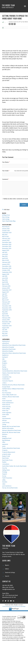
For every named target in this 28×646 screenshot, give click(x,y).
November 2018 (6, 268)
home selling (6, 408)
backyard (5, 357)
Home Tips (5, 410)
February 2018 (6, 286)
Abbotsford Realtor (7, 351)
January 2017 (5, 304)
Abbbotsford (6, 341)
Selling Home (6, 470)
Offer (3, 442)
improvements (6, 418)
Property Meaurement (8, 452)
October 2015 (6, 323)
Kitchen (4, 420)
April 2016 (5, 314)
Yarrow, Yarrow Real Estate (10, 488)
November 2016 (6, 308)
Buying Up (5, 369)
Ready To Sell (6, 456)
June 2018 (5, 278)
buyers (4, 365)
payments (5, 444)
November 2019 (6, 248)
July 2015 (4, 329)
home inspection (7, 400)
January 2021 (5, 240)
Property (4, 450)
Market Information (8, 428)
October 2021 (6, 230)
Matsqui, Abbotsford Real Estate (11, 430)
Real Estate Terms (7, 460)
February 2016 (6, 318)
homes (4, 416)
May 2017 (4, 296)
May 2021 (4, 234)
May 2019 (4, 256)
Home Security (6, 406)
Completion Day (6, 377)
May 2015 (4, 333)
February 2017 (6, 302)
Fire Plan (4, 391)
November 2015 (6, 322)
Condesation (5, 379)
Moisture (4, 434)
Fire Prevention (6, 393)
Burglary (4, 363)
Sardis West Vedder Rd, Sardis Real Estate (14, 466)
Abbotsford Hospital (8, 347)
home (4, 398)
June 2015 (5, 331)
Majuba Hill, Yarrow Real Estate (11, 426)
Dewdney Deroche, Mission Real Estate (13, 385)
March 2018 (5, 284)
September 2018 (7, 272)
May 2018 (4, 280)
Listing (4, 424)
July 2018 (4, 276)
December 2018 (6, 266)
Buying (4, 367)
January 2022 (6, 228)
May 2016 (4, 312)
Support (4, 474)
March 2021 (5, 236)
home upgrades (6, 412)
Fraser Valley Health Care (9, 394)
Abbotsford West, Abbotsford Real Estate (14, 353)
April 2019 (5, 258)
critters (4, 383)
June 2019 (5, 254)
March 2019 (5, 260)
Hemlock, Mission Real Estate (10, 396)
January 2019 (6, 264)
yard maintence (6, 486)
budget (4, 361)
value (3, 484)
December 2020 (6, 242)
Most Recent (5, 226)
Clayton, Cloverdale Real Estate (11, 373)
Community (5, 375)
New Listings (5, 217)
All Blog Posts (6, 215)
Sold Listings (5, 219)
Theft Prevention (7, 478)
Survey (4, 476)
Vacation (4, 482)
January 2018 (6, 288)
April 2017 (5, 298)
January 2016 (6, 320)
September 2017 (7, 290)
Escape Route (6, 387)
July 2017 (4, 294)
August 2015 (5, 327)
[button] (3, 601)
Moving (4, 436)
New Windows (6, 440)
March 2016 (5, 316)
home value (5, 414)
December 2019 (6, 246)
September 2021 (7, 232)
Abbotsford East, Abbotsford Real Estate (14, 345)
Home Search (6, 404)
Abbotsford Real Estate (9, 349)
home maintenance (7, 402)
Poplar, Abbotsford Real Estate (11, 448)
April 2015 (5, 335)
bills (3, 359)
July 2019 (4, 252)
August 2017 (5, 292)
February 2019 (6, 262)
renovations (5, 464)
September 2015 (7, 325)
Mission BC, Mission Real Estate (11, 432)
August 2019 (5, 250)
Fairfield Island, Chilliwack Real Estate (13, 389)
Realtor (4, 462)
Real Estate (5, 458)
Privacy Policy (5, 606)
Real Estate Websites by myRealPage (17, 606)
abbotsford (5, 343)
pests (3, 446)
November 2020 (6, 244)
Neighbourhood (6, 438)
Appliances (5, 355)
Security (4, 468)
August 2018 (5, 274)
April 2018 (5, 282)
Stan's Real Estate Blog (8, 221)
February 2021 (6, 238)
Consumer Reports (7, 381)
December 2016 (6, 306)
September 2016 (7, 310)
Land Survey (5, 422)
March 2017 (5, 300)
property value (6, 454)
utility (3, 480)
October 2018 (6, 270)
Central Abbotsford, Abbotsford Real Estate (14, 371)
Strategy (4, 472)
